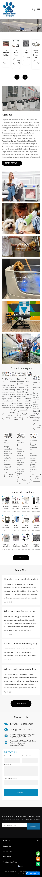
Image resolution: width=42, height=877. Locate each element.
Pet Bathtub (7, 857)
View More (21, 188)
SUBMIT (21, 792)
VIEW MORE (8, 416)
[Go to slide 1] (17, 30)
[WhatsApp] (38, 853)
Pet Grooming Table (10, 862)
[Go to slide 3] (21, 30)
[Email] (38, 859)
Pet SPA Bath (7, 851)
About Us (6, 841)
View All (8, 60)
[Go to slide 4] (23, 30)
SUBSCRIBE (34, 826)
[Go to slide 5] (25, 30)
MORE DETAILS (11, 163)
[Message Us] (33, 875)
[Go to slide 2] (19, 30)
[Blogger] (21, 866)
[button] (16, 77)
